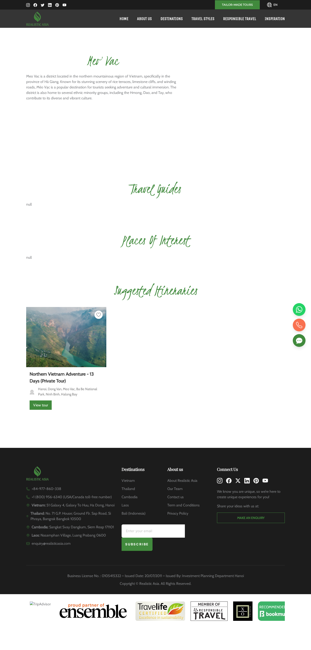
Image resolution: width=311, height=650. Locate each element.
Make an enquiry (251, 518)
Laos (125, 505)
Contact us (175, 497)
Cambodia (130, 497)
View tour (40, 405)
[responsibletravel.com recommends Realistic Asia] (209, 611)
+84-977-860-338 (46, 489)
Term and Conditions (183, 505)
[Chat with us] (299, 340)
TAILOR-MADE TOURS (237, 4)
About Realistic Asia (182, 480)
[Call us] (299, 325)
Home (124, 18)
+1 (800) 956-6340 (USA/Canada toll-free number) (72, 497)
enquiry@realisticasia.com (51, 543)
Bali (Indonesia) (133, 513)
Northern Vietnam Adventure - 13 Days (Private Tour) (62, 377)
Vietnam (128, 480)
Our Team (175, 489)
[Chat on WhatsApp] (299, 309)
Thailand (128, 489)
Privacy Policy (177, 513)
